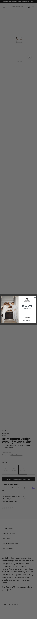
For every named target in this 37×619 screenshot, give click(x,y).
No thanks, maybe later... (27, 320)
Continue (27, 317)
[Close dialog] (35, 297)
